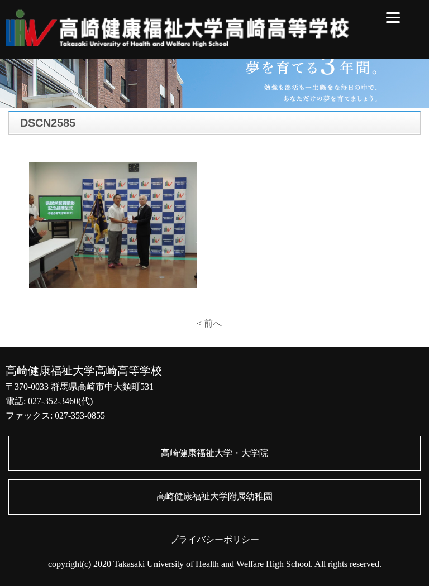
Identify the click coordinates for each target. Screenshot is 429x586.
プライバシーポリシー (214, 539)
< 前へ (209, 323)
